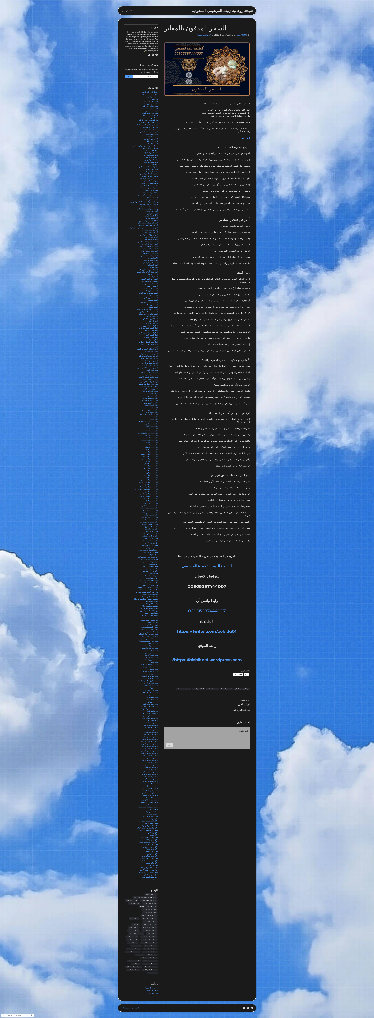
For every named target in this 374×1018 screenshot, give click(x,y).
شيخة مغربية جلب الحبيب (149, 734)
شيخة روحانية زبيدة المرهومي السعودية (222, 10)
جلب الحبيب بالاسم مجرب (149, 468)
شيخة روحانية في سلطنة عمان (148, 760)
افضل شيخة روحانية (151, 239)
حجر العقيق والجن (152, 547)
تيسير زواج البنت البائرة (150, 389)
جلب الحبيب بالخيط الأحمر (149, 480)
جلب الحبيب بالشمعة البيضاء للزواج (146, 489)
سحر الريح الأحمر (152, 688)
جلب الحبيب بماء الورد (151, 447)
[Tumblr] (149, 55)
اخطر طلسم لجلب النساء (149, 344)
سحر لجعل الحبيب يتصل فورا (148, 641)
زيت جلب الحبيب (152, 632)
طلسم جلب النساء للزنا (150, 788)
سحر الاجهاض (153, 674)
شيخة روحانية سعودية (151, 776)
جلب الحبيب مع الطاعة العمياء (148, 433)
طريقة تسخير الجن (152, 804)
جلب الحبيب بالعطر (151, 501)
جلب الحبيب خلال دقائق (150, 510)
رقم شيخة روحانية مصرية (149, 608)
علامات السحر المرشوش (150, 825)
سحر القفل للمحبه (152, 657)
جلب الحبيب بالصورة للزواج (149, 494)
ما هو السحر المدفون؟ (226, 689)
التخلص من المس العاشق (149, 279)
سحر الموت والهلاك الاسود (149, 664)
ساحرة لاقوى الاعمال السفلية (148, 634)
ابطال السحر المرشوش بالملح (148, 333)
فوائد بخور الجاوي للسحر (150, 113)
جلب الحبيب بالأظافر (151, 463)
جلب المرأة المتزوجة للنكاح (149, 414)
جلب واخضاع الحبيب (151, 405)
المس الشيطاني (153, 265)
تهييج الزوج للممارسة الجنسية (148, 384)
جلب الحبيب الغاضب (151, 445)
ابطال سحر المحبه (152, 340)
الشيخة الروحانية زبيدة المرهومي (207, 566)
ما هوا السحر (154, 164)
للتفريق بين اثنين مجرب (150, 139)
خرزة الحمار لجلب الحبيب (149, 576)
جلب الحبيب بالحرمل (151, 475)
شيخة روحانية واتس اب (150, 772)
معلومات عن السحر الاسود (149, 185)
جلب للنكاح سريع (152, 396)
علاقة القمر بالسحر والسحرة (148, 821)
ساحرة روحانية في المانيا (150, 636)
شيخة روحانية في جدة (151, 758)
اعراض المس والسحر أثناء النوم (148, 356)
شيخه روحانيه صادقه (151, 732)
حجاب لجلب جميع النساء (150, 545)
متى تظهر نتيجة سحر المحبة (149, 178)
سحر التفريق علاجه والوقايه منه (147, 681)
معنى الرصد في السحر (150, 188)
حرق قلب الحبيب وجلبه (150, 552)
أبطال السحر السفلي (151, 216)
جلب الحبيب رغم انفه (151, 515)
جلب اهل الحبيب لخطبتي (150, 536)
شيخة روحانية (140, 954)
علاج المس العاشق (152, 844)
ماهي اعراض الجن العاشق (149, 176)
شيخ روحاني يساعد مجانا (150, 718)
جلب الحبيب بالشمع (151, 484)
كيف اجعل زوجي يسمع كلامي (148, 122)
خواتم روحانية (153, 564)
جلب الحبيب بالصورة (151, 491)
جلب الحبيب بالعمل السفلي (149, 498)
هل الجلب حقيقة (152, 197)
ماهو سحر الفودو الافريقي (149, 171)
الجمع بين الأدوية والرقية (150, 281)
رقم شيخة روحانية (152, 604)
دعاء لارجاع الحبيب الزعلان (149, 580)
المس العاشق (153, 267)
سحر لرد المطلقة (152, 643)
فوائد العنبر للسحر (152, 111)
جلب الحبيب (154, 419)
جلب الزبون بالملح (152, 531)
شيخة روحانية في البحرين (149, 744)
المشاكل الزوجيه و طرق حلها (148, 269)
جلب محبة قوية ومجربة (150, 398)
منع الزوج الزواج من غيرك (149, 148)
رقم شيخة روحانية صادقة (150, 948)
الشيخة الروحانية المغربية (150, 319)
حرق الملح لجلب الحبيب (150, 554)
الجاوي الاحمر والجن (151, 284)
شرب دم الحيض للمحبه (150, 781)
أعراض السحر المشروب (150, 230)
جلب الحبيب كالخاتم (151, 426)
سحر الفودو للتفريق (151, 653)
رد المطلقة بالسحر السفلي (149, 620)
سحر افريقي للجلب (151, 650)
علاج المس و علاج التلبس (150, 839)
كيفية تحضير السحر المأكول (149, 132)
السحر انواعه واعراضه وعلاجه (148, 314)
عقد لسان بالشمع (152, 814)
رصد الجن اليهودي (152, 622)
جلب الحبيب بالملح (152, 452)
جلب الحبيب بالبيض (151, 470)
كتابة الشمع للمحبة (152, 134)
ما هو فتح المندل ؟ (152, 150)
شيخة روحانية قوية (152, 762)
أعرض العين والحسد (151, 237)
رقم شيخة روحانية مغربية (133, 951)
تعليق (169, 745)
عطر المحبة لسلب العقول (149, 877)
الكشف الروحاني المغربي (150, 262)
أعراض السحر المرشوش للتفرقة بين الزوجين (143, 227)
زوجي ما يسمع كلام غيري (149, 627)
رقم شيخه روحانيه (152, 601)
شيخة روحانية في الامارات (149, 741)
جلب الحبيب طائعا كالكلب (149, 517)
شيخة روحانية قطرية (151, 765)
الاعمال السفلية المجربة (150, 276)
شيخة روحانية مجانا (151, 767)
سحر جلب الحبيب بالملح (150, 704)
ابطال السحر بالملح (152, 335)
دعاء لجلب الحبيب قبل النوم (149, 583)
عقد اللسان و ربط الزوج (150, 816)
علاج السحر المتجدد (151, 851)
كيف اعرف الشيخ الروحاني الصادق (146, 125)
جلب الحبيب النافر (151, 933)
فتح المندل (154, 118)
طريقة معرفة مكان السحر (149, 800)
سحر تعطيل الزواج (152, 702)
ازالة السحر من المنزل (150, 351)
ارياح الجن (244, 704)
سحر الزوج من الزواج (151, 690)
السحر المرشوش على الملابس (148, 293)
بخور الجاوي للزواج (152, 370)
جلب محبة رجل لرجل (151, 403)
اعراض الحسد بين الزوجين (149, 363)
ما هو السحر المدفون (151, 155)
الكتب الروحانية (153, 258)
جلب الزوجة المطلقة (151, 529)
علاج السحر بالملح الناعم (150, 856)
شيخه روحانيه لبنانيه (151, 723)
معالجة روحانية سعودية (150, 192)
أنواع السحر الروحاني (151, 213)
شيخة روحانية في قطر (150, 737)
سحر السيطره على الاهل (150, 692)
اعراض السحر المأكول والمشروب (147, 368)
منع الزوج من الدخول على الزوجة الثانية (145, 146)
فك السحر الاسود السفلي (150, 101)
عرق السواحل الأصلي (151, 875)
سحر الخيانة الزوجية (151, 685)
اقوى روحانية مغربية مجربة (149, 246)
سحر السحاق (153, 695)
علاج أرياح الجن (153, 832)
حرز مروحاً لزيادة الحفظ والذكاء (147, 557)
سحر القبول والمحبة (151, 660)
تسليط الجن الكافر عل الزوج (148, 391)
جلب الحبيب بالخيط (151, 477)
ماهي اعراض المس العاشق (149, 174)
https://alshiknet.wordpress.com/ (207, 659)
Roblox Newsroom (151, 988)
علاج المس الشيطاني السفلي (148, 842)
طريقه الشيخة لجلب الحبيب (149, 797)
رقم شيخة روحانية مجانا (150, 606)
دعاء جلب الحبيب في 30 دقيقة (148, 587)
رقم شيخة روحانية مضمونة (149, 951)
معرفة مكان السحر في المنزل (148, 195)
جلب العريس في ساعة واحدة (148, 533)
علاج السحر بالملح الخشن (150, 858)
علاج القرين (154, 835)
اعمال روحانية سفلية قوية (149, 354)
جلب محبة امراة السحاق (150, 400)
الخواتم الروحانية (152, 286)
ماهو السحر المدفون (151, 169)
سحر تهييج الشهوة (152, 699)
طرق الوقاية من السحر (150, 795)
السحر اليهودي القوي (151, 305)
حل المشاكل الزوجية (151, 538)
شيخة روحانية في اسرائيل (149, 753)
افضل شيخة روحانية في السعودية (147, 241)
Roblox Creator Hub (151, 990)
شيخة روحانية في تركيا (150, 755)
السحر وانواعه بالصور (151, 288)
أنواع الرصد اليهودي (151, 211)
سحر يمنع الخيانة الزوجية (150, 648)
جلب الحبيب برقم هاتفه (150, 503)
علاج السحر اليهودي (151, 853)
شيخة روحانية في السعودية (149, 751)
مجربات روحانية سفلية (150, 181)
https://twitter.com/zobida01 (207, 631)
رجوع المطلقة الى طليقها (150, 615)
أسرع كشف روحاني (151, 218)
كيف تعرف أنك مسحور (150, 129)
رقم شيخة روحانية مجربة (134, 948)
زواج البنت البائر (153, 625)
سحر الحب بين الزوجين (150, 683)
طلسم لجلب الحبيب (151, 783)
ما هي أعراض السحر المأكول (134, 966)
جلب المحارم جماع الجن (150, 410)
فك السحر (154, 99)
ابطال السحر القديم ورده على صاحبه (146, 326)
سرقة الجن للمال (240, 710)
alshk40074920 (242, 35)
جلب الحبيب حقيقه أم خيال (149, 508)
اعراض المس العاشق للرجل (149, 358)
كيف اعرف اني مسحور (150, 127)
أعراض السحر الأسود (151, 232)
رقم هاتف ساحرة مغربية (150, 597)
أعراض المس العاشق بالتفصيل (148, 225)
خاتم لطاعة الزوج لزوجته (150, 566)
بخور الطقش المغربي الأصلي (148, 377)
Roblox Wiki (153, 993)
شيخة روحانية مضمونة (150, 769)
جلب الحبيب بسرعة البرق (149, 505)
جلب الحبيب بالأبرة (152, 461)
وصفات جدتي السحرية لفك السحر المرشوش (143, 202)
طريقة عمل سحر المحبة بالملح (148, 807)
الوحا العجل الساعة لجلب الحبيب (147, 272)
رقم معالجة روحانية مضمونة (149, 594)
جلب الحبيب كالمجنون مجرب (148, 424)
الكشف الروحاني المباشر (150, 260)
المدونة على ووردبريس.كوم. (130, 1008)
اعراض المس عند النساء (150, 361)
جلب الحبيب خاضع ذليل (150, 512)
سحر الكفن (154, 662)
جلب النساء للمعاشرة (151, 417)
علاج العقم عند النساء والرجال (148, 860)
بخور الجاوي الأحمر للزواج (149, 372)
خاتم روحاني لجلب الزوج (150, 571)
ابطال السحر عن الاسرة (150, 337)
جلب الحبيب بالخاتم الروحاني (148, 482)
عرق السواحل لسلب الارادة (149, 870)
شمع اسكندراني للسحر (150, 716)
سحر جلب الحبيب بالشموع (149, 706)
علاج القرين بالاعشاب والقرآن (148, 837)
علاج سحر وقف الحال (151, 865)
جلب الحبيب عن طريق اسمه (148, 522)
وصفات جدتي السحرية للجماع (148, 204)
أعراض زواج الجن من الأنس (149, 234)
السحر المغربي (153, 300)
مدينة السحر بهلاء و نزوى (150, 183)
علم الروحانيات (153, 818)
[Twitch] (156, 55)
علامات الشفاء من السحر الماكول (147, 828)
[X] (153, 55)
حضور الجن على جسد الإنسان (148, 559)
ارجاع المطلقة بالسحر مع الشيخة (147, 349)
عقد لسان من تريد (152, 811)
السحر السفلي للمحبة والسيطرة (147, 309)
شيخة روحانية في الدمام (150, 746)
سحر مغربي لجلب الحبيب (149, 646)
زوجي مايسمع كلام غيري (150, 629)
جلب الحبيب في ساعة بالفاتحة (148, 421)
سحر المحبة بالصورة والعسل (148, 667)
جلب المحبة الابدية (152, 412)
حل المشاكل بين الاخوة (150, 540)
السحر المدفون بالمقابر (203, 35)
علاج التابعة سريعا (152, 849)
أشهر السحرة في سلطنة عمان (148, 223)
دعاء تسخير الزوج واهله (150, 585)
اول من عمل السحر (151, 323)
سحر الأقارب (154, 669)
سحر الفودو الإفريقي (151, 655)
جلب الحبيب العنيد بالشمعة (149, 442)
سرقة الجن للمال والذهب (150, 713)
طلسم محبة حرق (152, 786)
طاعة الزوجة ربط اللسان (150, 793)
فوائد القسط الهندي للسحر (149, 108)
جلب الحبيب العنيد (152, 438)
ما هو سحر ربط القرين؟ (150, 162)
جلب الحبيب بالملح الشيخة (149, 454)
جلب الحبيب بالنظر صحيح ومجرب (147, 459)
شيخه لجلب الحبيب (152, 720)
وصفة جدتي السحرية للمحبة (149, 206)
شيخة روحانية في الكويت (150, 739)
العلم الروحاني (153, 321)
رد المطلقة (154, 618)
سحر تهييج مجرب (152, 697)
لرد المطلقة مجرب (152, 143)
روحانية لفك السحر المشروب (148, 611)
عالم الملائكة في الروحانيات (149, 867)
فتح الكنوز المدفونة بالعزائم (242, 689)
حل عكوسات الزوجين (151, 543)
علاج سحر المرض (152, 97)
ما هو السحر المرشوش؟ (150, 160)
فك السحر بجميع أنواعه (150, 104)
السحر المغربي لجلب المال (149, 302)
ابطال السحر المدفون (198, 689)
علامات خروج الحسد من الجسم (148, 830)
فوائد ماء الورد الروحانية (150, 106)
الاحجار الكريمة (153, 274)
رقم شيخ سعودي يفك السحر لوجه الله (145, 599)
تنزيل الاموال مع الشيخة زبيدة (148, 382)
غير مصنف (154, 879)
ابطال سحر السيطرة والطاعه (148, 342)
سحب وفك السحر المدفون (183, 689)
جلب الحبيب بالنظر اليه (150, 456)
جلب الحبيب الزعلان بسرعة (149, 435)
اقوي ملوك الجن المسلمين (149, 255)
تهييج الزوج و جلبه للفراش (149, 386)
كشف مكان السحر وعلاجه (149, 136)
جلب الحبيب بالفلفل (151, 449)
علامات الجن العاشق (151, 823)
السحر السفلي (153, 307)
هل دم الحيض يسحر (151, 199)
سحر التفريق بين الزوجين (149, 94)
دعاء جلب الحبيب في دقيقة (149, 590)
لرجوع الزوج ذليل (152, 141)
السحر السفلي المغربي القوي (148, 312)
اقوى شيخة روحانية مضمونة (149, 909)
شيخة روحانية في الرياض (150, 748)
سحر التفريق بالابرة (151, 678)
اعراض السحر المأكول (150, 365)
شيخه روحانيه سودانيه (151, 730)
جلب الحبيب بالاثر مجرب (150, 466)
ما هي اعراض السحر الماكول (148, 167)
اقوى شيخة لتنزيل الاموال (149, 251)
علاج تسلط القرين (152, 863)
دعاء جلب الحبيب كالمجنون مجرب (147, 592)
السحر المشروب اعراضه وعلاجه (147, 298)
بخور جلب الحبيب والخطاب (149, 379)
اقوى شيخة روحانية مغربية (149, 253)
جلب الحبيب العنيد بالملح (150, 440)
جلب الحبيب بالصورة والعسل (148, 496)
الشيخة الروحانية (152, 316)
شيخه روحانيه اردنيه (151, 727)
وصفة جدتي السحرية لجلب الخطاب (146, 209)
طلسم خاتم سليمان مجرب (149, 790)
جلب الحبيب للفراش (151, 428)
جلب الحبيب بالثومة (151, 473)
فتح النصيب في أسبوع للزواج (148, 120)
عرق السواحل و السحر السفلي (148, 872)
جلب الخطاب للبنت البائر (150, 524)
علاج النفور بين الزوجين (150, 846)
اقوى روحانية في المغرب (150, 244)
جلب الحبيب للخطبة (151, 431)
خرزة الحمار (154, 573)
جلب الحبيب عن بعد (151, 519)
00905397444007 (207, 611)
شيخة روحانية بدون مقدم (150, 774)
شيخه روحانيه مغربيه (151, 725)
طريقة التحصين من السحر (149, 802)
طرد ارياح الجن (153, 809)
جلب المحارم (153, 407)
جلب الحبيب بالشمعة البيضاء (148, 487)
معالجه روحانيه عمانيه (151, 190)
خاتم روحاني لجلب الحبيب (149, 568)
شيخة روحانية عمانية (151, 779)
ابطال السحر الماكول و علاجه (148, 328)
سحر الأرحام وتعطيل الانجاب (149, 671)
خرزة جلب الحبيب (152, 578)
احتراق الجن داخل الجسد (150, 92)
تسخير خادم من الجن (151, 393)
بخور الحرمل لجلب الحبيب (149, 375)
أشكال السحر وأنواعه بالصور (148, 220)
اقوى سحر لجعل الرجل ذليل (149, 248)
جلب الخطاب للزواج (151, 526)
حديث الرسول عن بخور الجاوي (148, 550)
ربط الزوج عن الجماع (151, 613)
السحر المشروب (152, 295)
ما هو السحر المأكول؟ (151, 153)
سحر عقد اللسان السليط (150, 709)
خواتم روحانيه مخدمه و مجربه (148, 561)
